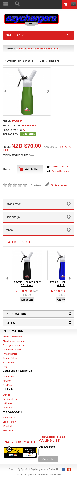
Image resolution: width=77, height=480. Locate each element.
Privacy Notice (10, 353)
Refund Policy (10, 358)
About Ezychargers (12, 336)
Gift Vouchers (10, 399)
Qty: (5, 169)
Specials (7, 407)
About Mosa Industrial (14, 341)
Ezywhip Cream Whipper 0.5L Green (37, 48)
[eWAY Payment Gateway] (20, 452)
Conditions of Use (12, 349)
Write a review (59, 185)
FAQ (5, 366)
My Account (9, 417)
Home (9, 48)
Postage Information (13, 345)
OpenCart (25, 469)
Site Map (7, 385)
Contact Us (8, 376)
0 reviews (36, 185)
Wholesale (8, 362)
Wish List (7, 426)
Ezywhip (17, 121)
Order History (9, 421)
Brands (6, 394)
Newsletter (8, 430)
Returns (7, 380)
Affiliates (7, 403)
